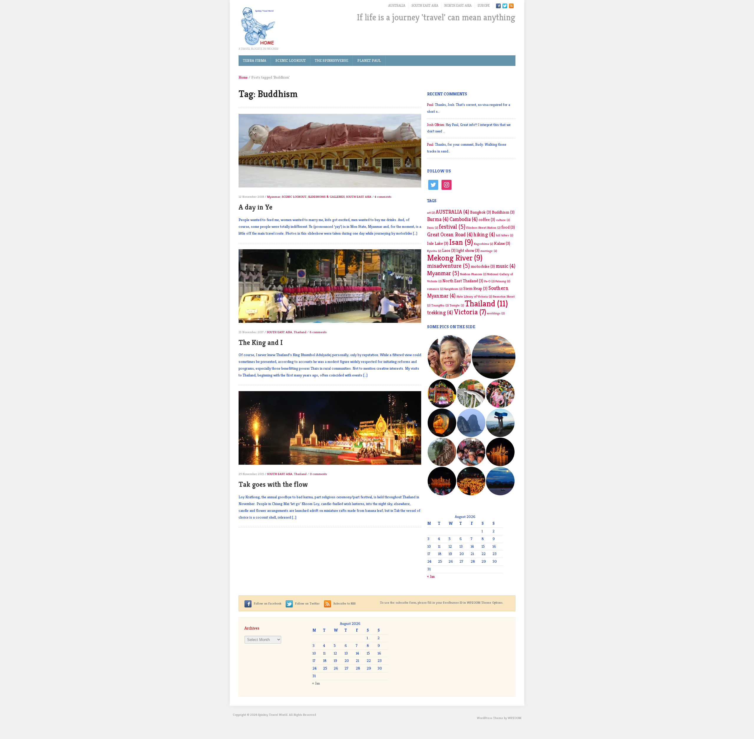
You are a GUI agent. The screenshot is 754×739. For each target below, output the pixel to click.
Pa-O (489, 281)
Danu (432, 228)
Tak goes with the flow (273, 484)
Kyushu (434, 251)
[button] (449, 357)
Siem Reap (475, 288)
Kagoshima (483, 244)
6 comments (318, 332)
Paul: (430, 104)
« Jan (431, 576)
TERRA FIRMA (254, 60)
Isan (461, 242)
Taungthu (440, 305)
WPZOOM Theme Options (484, 602)
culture (503, 220)
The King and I (261, 342)
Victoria (470, 312)
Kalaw (502, 243)
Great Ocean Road (450, 234)
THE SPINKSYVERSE (331, 60)
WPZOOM (514, 718)
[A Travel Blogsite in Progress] (258, 26)
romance (435, 289)
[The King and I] (330, 288)
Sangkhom (453, 289)
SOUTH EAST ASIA (424, 5)
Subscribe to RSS (344, 603)
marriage (488, 251)
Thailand (300, 332)
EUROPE (484, 5)
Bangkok (480, 212)
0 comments (318, 474)
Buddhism (503, 212)
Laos (449, 250)
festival (452, 226)
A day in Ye (255, 207)
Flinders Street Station (483, 228)
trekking (440, 312)
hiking (484, 234)
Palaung (502, 281)
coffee (487, 219)
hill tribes (504, 235)
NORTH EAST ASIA (458, 5)
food (508, 227)
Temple (456, 305)
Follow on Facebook (267, 603)
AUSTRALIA (396, 5)
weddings (496, 313)
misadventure (448, 266)
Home (243, 77)
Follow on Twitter (307, 603)
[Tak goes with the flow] (330, 430)
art (431, 213)
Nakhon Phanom (473, 274)
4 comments (383, 197)
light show (468, 250)
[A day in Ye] (330, 153)
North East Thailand (462, 280)
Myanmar (273, 197)
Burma (438, 219)
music (505, 266)
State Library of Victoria (474, 296)
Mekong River (454, 258)
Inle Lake (437, 243)
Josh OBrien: (436, 124)
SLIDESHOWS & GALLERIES (326, 197)
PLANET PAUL (369, 60)
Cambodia (463, 219)
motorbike (483, 266)
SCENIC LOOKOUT (290, 60)
